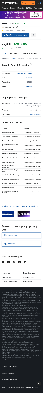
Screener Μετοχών (17, 8)
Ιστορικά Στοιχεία (32, 58)
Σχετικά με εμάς (29, 273)
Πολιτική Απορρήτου (8, 373)
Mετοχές (5, 8)
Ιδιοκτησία (21, 58)
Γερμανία (28, 86)
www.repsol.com (35, 114)
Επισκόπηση (5, 58)
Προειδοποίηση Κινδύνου (9, 379)
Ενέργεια (28, 78)
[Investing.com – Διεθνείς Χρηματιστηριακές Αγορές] (12, 3)
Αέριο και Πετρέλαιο (24, 73)
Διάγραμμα (14, 53)
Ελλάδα (29, 8)
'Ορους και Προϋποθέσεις (10, 366)
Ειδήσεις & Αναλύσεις (31, 53)
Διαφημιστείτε (28, 277)
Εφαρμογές (6, 273)
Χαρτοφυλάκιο (7, 277)
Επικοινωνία (27, 281)
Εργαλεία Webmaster (9, 281)
